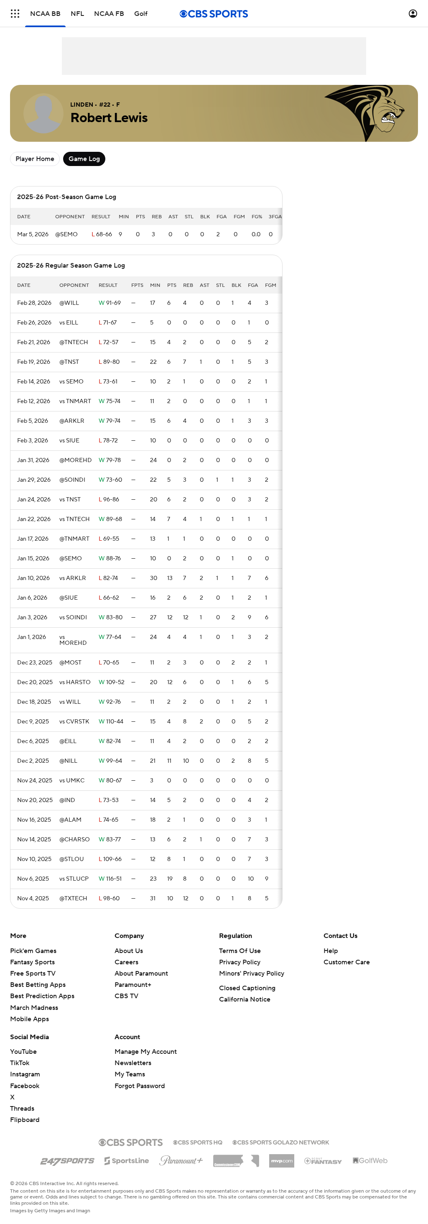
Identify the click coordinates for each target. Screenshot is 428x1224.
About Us (129, 951)
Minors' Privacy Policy (251, 973)
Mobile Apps (29, 1019)
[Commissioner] (236, 1158)
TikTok (19, 1063)
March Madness (34, 1008)
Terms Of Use (240, 951)
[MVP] (281, 1157)
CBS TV (126, 996)
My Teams (130, 1074)
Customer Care (347, 962)
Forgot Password (140, 1086)
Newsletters (133, 1063)
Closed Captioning (247, 988)
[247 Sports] (67, 1159)
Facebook (24, 1086)
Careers (126, 962)
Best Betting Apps (38, 985)
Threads (22, 1108)
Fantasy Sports (32, 962)
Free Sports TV (33, 973)
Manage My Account (146, 1052)
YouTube (23, 1052)
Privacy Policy (239, 962)
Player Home (34, 159)
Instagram (25, 1074)
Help (331, 951)
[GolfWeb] (370, 1161)
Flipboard (25, 1120)
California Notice (244, 999)
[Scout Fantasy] (323, 1160)
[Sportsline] (126, 1159)
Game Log (84, 159)
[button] (15, 13)
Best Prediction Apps (42, 996)
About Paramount (141, 973)
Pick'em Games (33, 951)
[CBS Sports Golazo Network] (280, 1141)
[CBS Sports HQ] (197, 1141)
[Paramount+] (181, 1159)
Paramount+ (133, 985)
